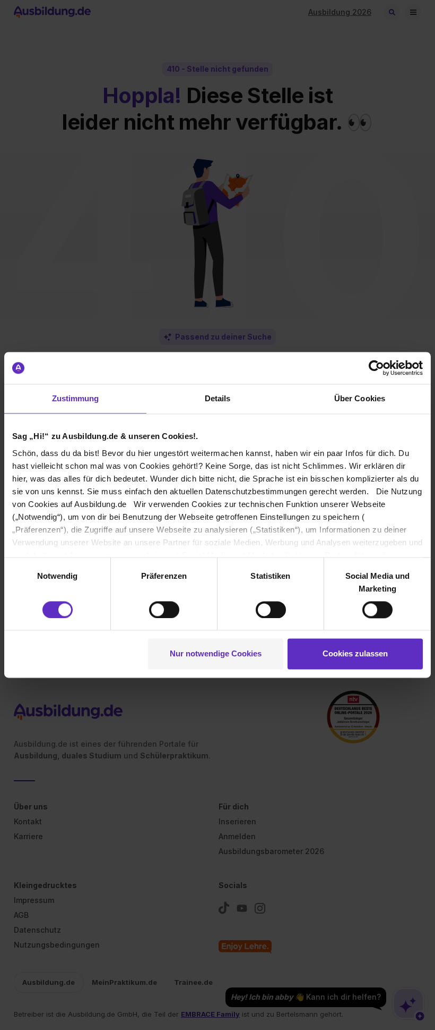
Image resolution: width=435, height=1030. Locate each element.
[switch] (164, 609)
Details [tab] (218, 398)
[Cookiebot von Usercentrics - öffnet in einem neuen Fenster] (376, 368)
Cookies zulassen (355, 653)
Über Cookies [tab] (359, 398)
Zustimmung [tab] (75, 398)
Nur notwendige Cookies (216, 653)
